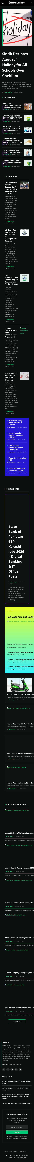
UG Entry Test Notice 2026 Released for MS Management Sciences (11, 235)
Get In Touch (17, 1155)
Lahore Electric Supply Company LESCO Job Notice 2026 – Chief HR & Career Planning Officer (16, 1096)
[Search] (31, 3)
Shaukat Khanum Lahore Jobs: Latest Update (16, 1103)
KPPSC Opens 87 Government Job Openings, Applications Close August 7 (12, 105)
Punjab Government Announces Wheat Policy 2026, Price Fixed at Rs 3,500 (12, 140)
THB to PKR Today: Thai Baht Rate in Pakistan (17, 469)
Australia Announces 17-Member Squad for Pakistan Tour (12, 162)
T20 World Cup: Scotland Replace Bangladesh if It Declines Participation (11, 129)
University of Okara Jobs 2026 (18, 459)
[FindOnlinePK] (17, 3)
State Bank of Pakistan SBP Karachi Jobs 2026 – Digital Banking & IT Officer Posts (16, 551)
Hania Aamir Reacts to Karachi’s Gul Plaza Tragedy (12, 151)
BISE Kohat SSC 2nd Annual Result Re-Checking (11, 376)
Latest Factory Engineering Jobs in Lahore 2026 (16, 448)
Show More (17, 1021)
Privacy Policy (17, 1138)
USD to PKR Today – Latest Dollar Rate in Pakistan (16, 435)
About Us (8, 1155)
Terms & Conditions (22, 1157)
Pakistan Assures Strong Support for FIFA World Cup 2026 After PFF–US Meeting (12, 117)
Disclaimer (12, 1157)
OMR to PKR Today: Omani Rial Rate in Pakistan (15, 423)
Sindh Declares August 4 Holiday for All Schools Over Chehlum (15, 64)
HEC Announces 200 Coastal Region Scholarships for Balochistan (11, 279)
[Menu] (3, 3)
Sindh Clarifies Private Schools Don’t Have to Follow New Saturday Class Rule (11, 188)
